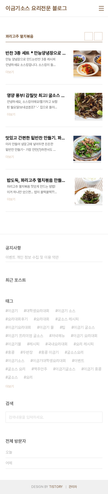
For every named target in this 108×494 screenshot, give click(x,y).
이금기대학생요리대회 (49, 360)
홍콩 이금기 (50, 352)
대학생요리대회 (37, 311)
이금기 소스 (66, 311)
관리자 (73, 487)
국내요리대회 (58, 344)
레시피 (34, 344)
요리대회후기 (18, 319)
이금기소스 (16, 360)
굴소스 (13, 377)
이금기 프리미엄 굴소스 (25, 335)
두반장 (28, 352)
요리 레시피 (85, 344)
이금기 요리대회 (85, 335)
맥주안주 (40, 369)
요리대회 (42, 319)
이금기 (13, 311)
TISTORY (56, 487)
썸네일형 (88, 36)
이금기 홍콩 (92, 369)
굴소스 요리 (16, 369)
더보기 (10, 386)
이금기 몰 (46, 327)
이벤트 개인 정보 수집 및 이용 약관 (32, 257)
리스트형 (98, 36)
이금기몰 (14, 344)
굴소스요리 (75, 352)
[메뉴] (101, 8)
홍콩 (11, 352)
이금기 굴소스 (84, 327)
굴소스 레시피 (68, 319)
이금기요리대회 (19, 327)
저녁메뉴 (58, 335)
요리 (29, 377)
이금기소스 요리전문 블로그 (36, 8)
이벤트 (79, 360)
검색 (97, 417)
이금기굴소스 (65, 369)
